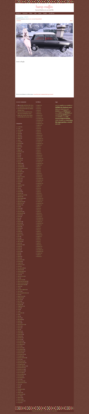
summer (65, 120)
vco (67, 122)
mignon (69, 115)
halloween (56, 113)
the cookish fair (20, 344)
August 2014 (39, 205)
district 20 (19, 178)
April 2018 (39, 131)
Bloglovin (18, 13)
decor (19, 175)
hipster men (20, 234)
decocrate (19, 173)
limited (19, 254)
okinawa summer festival (22, 283)
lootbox (19, 258)
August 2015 (39, 185)
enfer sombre (66, 109)
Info (35, 13)
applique (19, 138)
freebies (19, 208)
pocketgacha (20, 298)
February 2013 (39, 234)
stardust (61, 120)
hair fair (19, 226)
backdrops (19, 143)
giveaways (19, 223)
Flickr (30, 13)
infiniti (63, 113)
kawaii (67, 113)
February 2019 (39, 115)
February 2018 (39, 135)
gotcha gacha (20, 224)
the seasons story (21, 371)
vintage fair (20, 392)
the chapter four (21, 342)
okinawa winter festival (22, 284)
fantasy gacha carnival (22, 195)
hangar (19, 229)
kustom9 (19, 251)
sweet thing (69, 120)
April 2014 (39, 211)
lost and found (20, 259)
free (18, 206)
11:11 (18, 128)
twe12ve (19, 384)
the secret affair (21, 372)
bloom (19, 153)
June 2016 (39, 168)
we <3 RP (19, 395)
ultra (18, 387)
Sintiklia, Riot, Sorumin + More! (26, 117)
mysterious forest (21, 276)
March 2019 (39, 113)
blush (19, 155)
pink (67, 116)
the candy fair (20, 341)
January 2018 (39, 136)
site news (19, 326)
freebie (62, 111)
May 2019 (39, 110)
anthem (19, 135)
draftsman (19, 180)
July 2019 (39, 107)
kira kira (19, 246)
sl (58, 120)
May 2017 (39, 150)
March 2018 (39, 133)
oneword (19, 291)
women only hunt (21, 400)
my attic (19, 274)
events (19, 190)
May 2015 (39, 190)
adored (56, 105)
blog (18, 148)
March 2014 (39, 213)
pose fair (19, 301)
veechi (70, 122)
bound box (19, 160)
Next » (71, 20)
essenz (57, 111)
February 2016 (39, 175)
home (19, 236)
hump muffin (44, 6)
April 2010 (39, 254)
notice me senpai (21, 279)
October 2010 (39, 253)
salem (19, 316)
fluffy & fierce (20, 203)
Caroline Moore (54, 410)
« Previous (18, 20)
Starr (18, 107)
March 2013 (39, 233)
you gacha (19, 402)
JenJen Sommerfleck (21, 108)
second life (66, 118)
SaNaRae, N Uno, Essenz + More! (27, 107)
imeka (60, 113)
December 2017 (40, 138)
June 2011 (39, 239)
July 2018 (39, 127)
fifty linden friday (21, 201)
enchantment (20, 185)
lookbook (19, 256)
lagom (71, 113)
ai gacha (19, 133)
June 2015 (39, 188)
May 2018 (39, 130)
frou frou (19, 210)
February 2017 (39, 155)
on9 (18, 288)
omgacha (19, 286)
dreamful (19, 181)
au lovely (19, 141)
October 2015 (39, 181)
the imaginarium (21, 364)
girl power (20, 221)
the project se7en (21, 369)
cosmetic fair (20, 165)
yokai (59, 124)
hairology (19, 228)
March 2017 (39, 153)
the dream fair (20, 352)
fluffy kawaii (20, 205)
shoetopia (19, 322)
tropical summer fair (21, 382)
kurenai (19, 249)
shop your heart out (21, 324)
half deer (69, 111)
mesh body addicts (21, 271)
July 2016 (38, 166)
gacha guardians (21, 213)
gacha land (20, 215)
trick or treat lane (21, 381)
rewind (19, 308)
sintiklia (56, 120)
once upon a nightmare (22, 289)
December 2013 (40, 218)
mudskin (60, 116)
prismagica (20, 304)
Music (39, 13)
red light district (21, 306)
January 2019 (39, 117)
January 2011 (39, 248)
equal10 (19, 186)
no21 (18, 278)
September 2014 (40, 203)
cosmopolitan (20, 166)
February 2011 (39, 246)
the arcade (20, 339)
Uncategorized (20, 389)
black (71, 105)
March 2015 (39, 193)
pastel (65, 116)
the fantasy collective (21, 357)
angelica (62, 105)
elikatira (57, 109)
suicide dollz (20, 332)
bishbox (19, 145)
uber (18, 386)
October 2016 (39, 161)
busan (19, 161)
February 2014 (39, 215)
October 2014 (39, 201)
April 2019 (39, 112)
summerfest (20, 334)
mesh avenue (20, 269)
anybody (19, 136)
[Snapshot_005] (44, 56)
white (56, 124)
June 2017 (39, 148)
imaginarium (20, 239)
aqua (18, 140)
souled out (20, 331)
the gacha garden (21, 361)
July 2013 (38, 226)
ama (59, 105)
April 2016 (39, 171)
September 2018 (40, 123)
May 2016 (39, 170)
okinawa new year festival (22, 281)
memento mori (20, 264)
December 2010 (40, 249)
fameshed (19, 191)
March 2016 (39, 173)
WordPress (51, 13)
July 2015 (38, 186)
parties (19, 294)
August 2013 (39, 225)
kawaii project (20, 244)
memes (19, 266)
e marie (62, 109)
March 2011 (39, 244)
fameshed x (20, 193)
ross (18, 311)
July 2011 (38, 238)
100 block (19, 126)
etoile (19, 188)
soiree (19, 329)
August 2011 (39, 236)
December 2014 (40, 198)
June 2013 (39, 228)
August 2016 (39, 165)
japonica (19, 243)
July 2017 (38, 146)
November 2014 (40, 200)
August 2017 (39, 145)
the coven (19, 346)
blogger (19, 150)
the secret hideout (21, 374)
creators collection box (22, 168)
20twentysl (20, 130)
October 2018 (39, 122)
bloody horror (20, 151)
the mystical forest (21, 367)
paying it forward (21, 296)
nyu (62, 116)
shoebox (19, 321)
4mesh (19, 131)
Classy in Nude (38, 19)
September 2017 (40, 143)
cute (61, 107)
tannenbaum (20, 337)
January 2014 (39, 216)
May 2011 (39, 241)
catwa (57, 107)
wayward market (21, 394)
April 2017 (39, 151)
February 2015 (39, 195)
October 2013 (39, 221)
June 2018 (39, 128)
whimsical (19, 397)
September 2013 (40, 223)
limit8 (19, 253)
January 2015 (39, 196)
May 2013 (39, 229)
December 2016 (40, 158)
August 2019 (39, 105)
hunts (19, 238)
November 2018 (40, 120)
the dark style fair (21, 351)
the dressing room (21, 354)
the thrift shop (20, 376)
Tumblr (45, 13)
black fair (19, 146)
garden (19, 216)
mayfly (56, 115)
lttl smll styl (20, 261)
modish (56, 116)
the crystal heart (21, 349)
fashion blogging (21, 198)
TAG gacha (20, 336)
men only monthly (21, 268)
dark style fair (20, 171)
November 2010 (40, 251)
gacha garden (20, 211)
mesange (60, 115)
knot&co (19, 248)
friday (66, 111)
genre (19, 218)
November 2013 (40, 220)
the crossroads (20, 347)
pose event (20, 299)
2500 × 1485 (31, 19)
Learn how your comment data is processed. (43, 94)
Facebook (25, 13)
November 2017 (40, 140)
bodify (19, 156)
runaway (57, 118)
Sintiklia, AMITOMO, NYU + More (27, 105)
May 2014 (39, 210)
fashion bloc (20, 196)
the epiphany (20, 356)
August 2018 (39, 125)
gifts (18, 219)
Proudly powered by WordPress (38, 410)
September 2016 (40, 163)
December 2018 (40, 118)
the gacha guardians (21, 362)
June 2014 (39, 208)
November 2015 (40, 180)
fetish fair (19, 200)
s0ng (61, 118)
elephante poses (67, 107)
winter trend (20, 399)
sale (18, 314)
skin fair (19, 327)
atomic (65, 105)
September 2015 (40, 183)
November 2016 (40, 160)
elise (59, 109)
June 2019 (39, 108)
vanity (19, 390)
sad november (20, 313)
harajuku (19, 231)
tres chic (19, 379)
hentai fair (19, 233)
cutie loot (19, 170)
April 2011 (39, 243)
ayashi (68, 105)
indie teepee (20, 241)
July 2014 (39, 206)
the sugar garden (60, 122)
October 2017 (39, 141)
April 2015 (39, 191)
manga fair (20, 263)
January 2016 (39, 176)
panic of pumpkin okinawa (22, 293)
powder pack (20, 303)
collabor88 (19, 163)
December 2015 (40, 178)
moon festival (20, 273)
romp (19, 309)
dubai (19, 183)
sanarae (19, 317)
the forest (19, 359)
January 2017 (39, 156)
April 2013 (39, 231)
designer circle (20, 176)
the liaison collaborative (22, 366)
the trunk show (20, 377)
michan (65, 115)
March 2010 (39, 256)
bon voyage (20, 158)
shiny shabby (20, 319)
